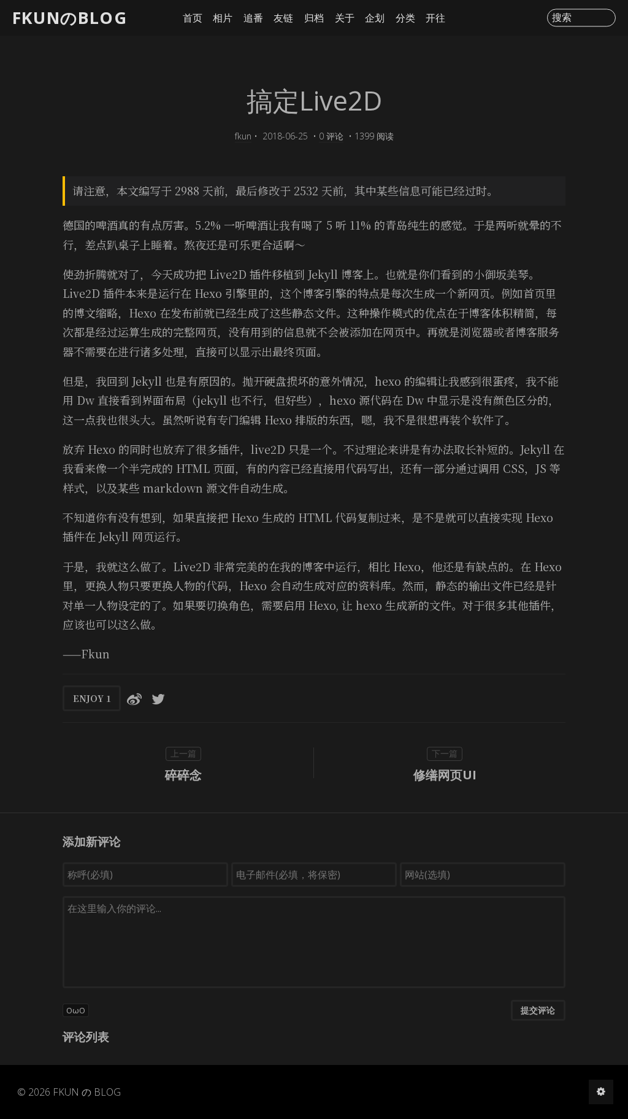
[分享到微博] (134, 698)
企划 (375, 18)
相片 (222, 18)
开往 (435, 18)
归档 (314, 18)
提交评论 (538, 1010)
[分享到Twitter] (158, 698)
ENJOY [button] (92, 698)
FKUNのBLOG (69, 17)
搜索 (562, 18)
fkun (243, 136)
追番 (253, 18)
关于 (344, 18)
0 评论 (331, 136)
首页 (192, 18)
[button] (314, 1010)
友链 (283, 18)
